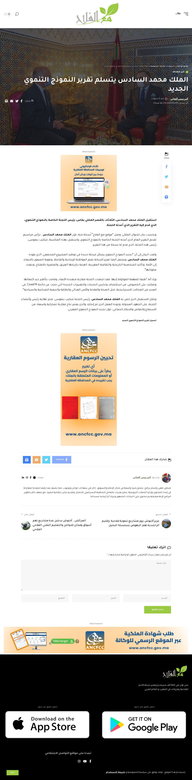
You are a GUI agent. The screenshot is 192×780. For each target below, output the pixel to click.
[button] (6, 101)
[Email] (11, 101)
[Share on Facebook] (22, 101)
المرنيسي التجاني (179, 98)
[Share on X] (17, 101)
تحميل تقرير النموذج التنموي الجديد (139, 321)
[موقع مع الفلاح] (96, 14)
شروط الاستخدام (115, 772)
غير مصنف (178, 72)
